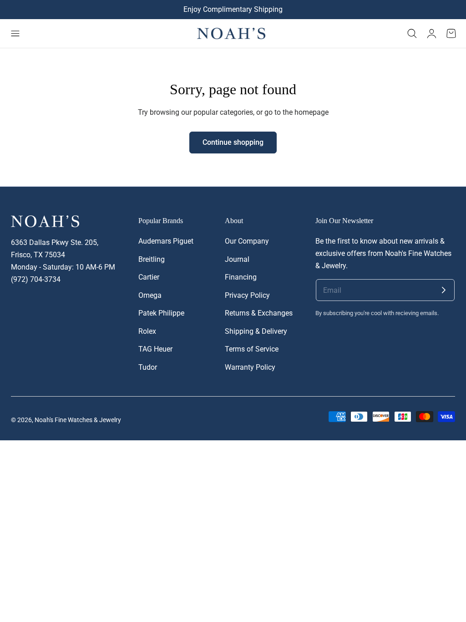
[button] (15, 33)
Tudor (147, 367)
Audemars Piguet (165, 241)
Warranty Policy (250, 367)
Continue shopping (233, 142)
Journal (237, 259)
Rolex (147, 331)
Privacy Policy (247, 295)
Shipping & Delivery (256, 331)
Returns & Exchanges (259, 313)
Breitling (151, 259)
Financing (241, 277)
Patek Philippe (161, 313)
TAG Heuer (155, 349)
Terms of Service (252, 349)
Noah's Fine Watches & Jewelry (78, 419)
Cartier (148, 277)
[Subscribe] (443, 290)
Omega (150, 295)
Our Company (247, 241)
